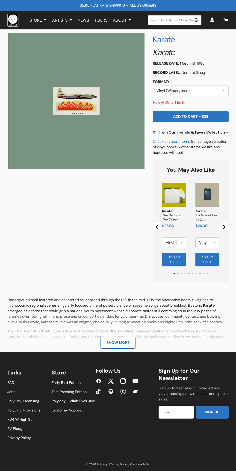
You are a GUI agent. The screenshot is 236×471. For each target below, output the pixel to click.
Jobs (11, 391)
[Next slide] (224, 226)
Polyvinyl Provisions (23, 410)
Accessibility (141, 464)
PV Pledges (16, 428)
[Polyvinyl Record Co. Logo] (12, 20)
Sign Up (212, 412)
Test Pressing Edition (69, 391)
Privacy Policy (19, 437)
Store (36, 20)
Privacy (124, 464)
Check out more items (171, 141)
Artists (60, 20)
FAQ (10, 382)
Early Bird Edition (66, 382)
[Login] (212, 20)
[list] (76, 101)
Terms (114, 464)
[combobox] (175, 20)
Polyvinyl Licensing (23, 401)
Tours (100, 20)
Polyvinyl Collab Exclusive (73, 401)
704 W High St (19, 419)
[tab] (174, 273)
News (83, 20)
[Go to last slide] (157, 226)
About (120, 20)
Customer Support (67, 410)
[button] (225, 20)
